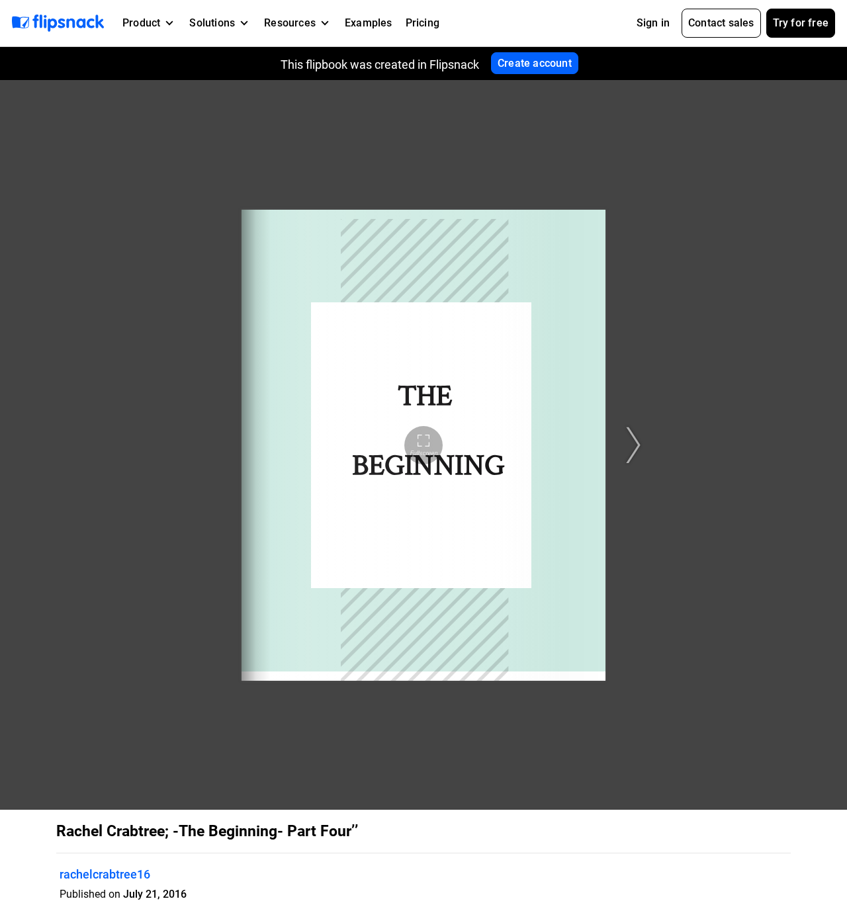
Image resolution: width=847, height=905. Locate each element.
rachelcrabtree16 (105, 874)
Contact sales (721, 23)
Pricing (422, 23)
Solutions (212, 23)
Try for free (800, 23)
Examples (368, 23)
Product (141, 23)
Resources (290, 23)
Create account (535, 63)
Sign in (653, 23)
